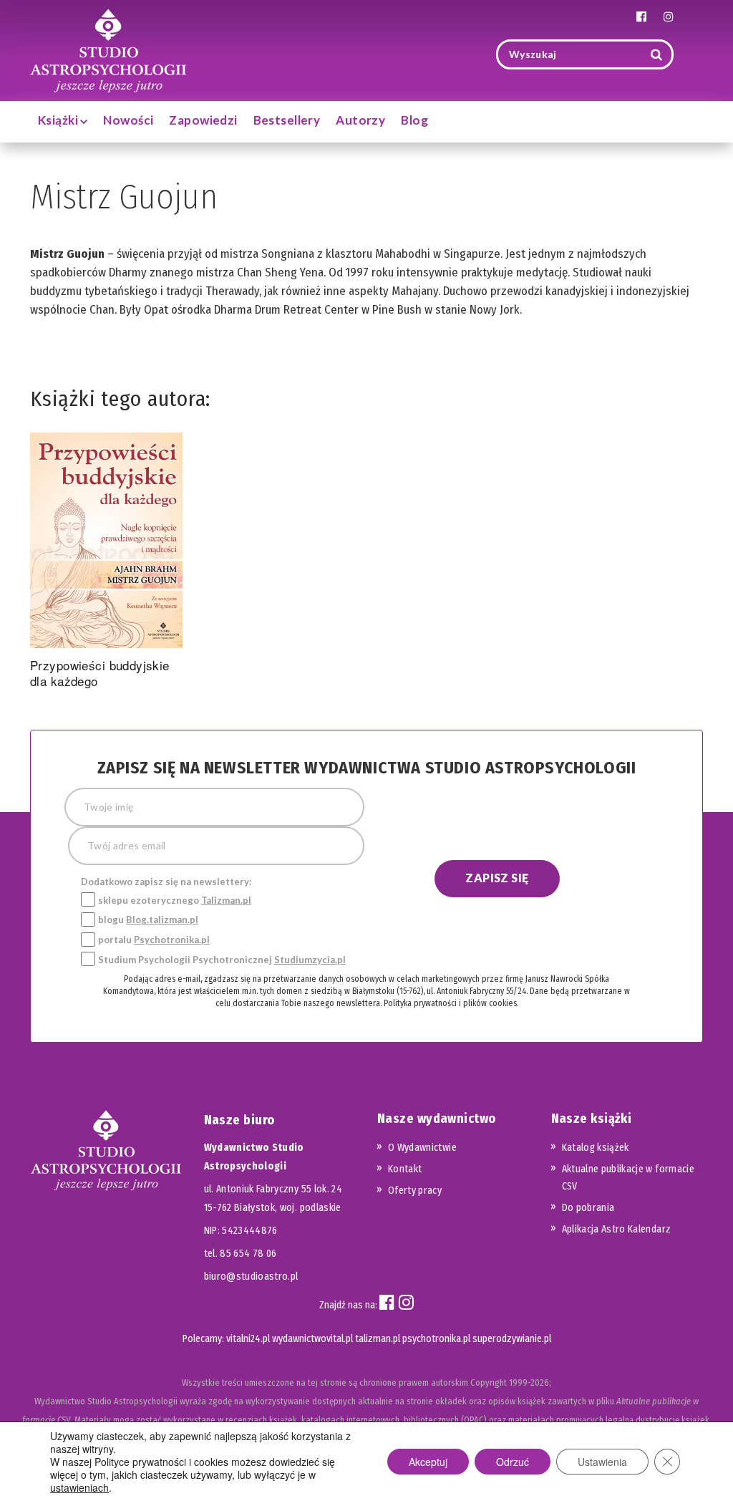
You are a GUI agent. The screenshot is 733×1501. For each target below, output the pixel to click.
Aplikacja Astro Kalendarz (616, 1229)
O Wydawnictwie (422, 1148)
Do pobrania (588, 1208)
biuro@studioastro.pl (251, 1276)
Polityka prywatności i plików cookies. (451, 1003)
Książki (59, 119)
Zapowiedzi (203, 119)
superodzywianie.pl (511, 1339)
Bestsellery (287, 119)
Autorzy (360, 119)
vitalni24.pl (248, 1339)
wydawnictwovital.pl (312, 1339)
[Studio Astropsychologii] (108, 49)
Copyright (488, 1382)
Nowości (128, 119)
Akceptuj (428, 1461)
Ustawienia (602, 1461)
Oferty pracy (415, 1190)
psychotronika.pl (436, 1339)
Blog (414, 119)
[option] (106, 564)
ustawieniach (79, 1487)
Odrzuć (512, 1461)
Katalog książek (595, 1148)
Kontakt (405, 1169)
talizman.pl (377, 1339)
